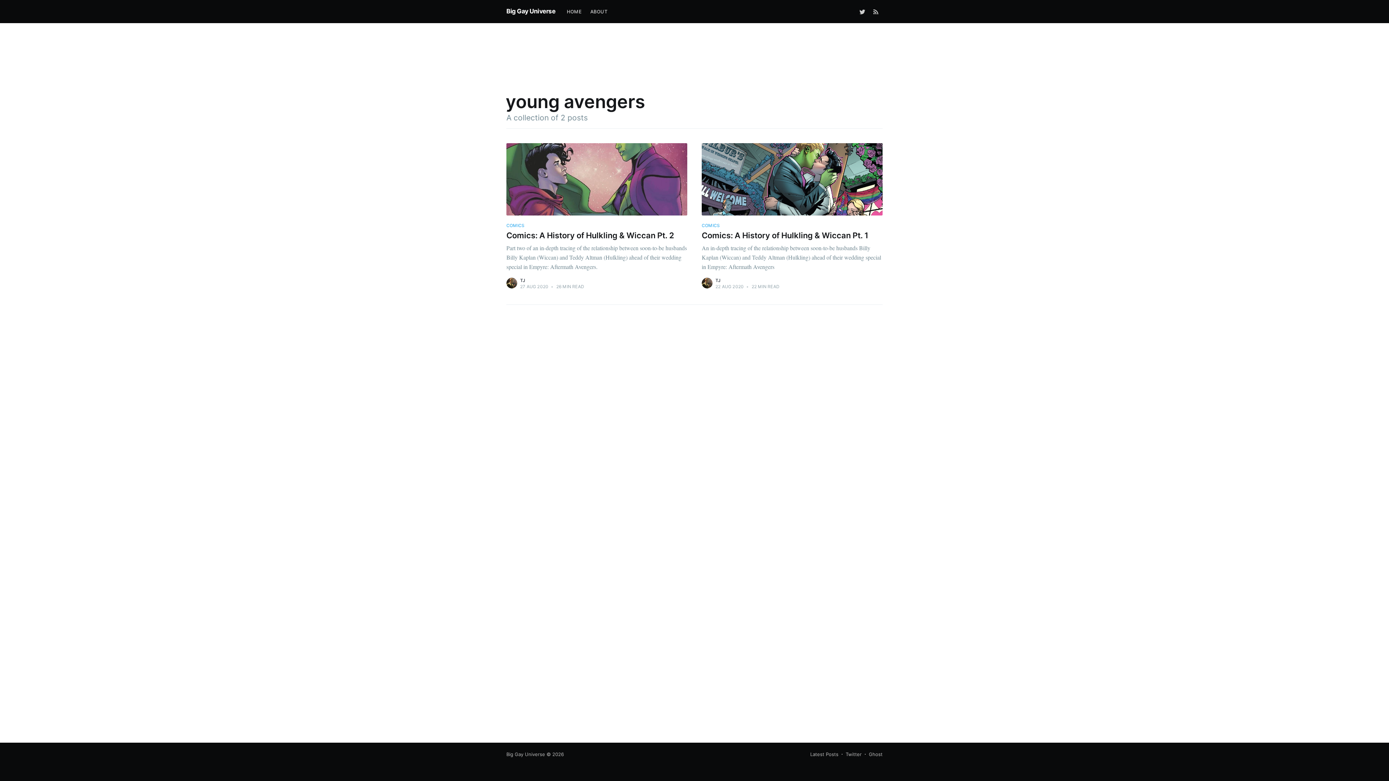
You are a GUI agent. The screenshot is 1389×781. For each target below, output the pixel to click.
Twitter (854, 754)
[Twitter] (862, 11)
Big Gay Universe (530, 11)
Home (574, 11)
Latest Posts (824, 754)
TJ (522, 280)
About (598, 11)
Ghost (876, 754)
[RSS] (876, 11)
